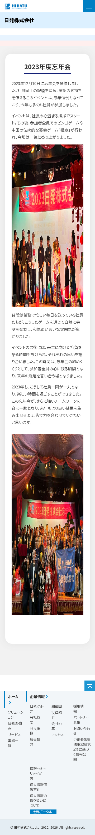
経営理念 (35, 742)
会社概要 (35, 720)
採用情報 (78, 709)
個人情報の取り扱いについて (38, 800)
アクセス (57, 734)
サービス (14, 734)
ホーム (13, 696)
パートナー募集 (81, 720)
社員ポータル (41, 811)
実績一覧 (13, 743)
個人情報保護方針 (38, 787)
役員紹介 (56, 715)
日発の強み (15, 726)
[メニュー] (89, 6)
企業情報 (37, 696)
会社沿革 (56, 726)
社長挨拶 (35, 731)
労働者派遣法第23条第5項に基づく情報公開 (82, 749)
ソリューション (15, 715)
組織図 (56, 706)
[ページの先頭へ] (89, 686)
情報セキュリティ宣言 (38, 773)
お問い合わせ (81, 731)
